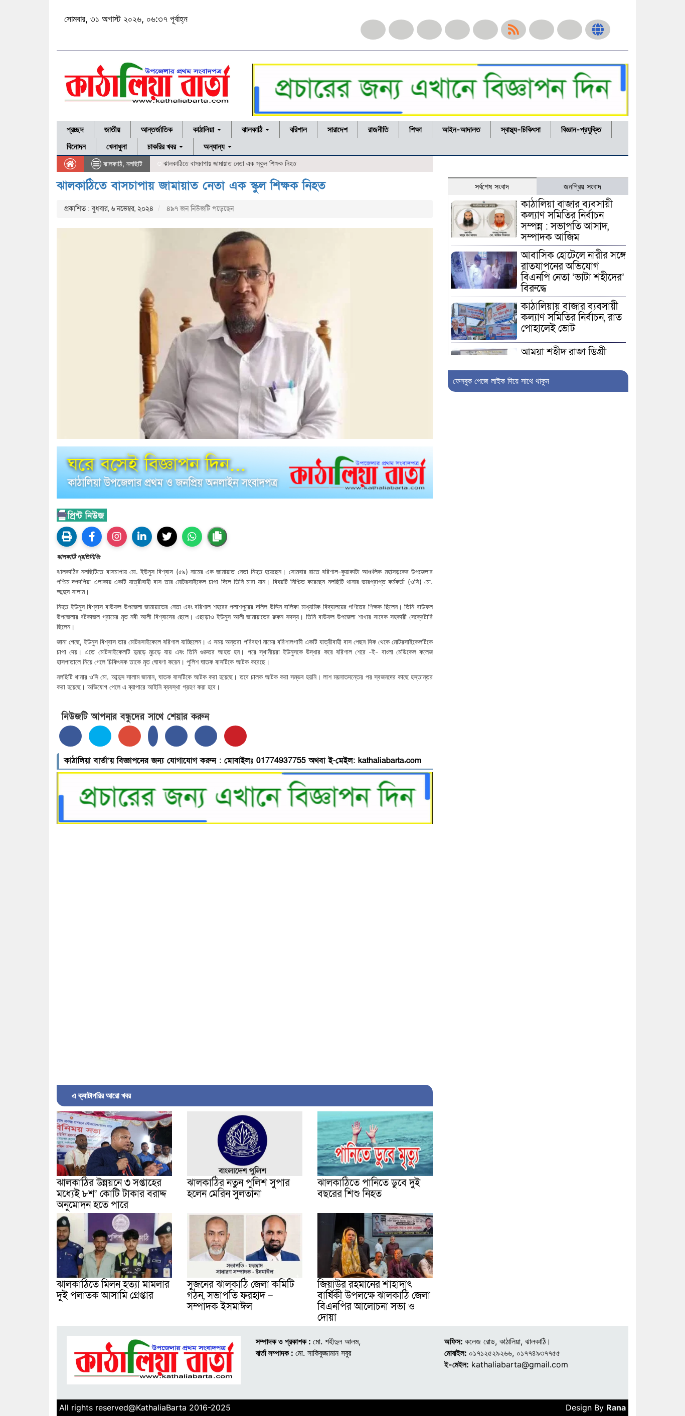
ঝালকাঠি (253, 129)
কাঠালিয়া (204, 129)
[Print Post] (67, 537)
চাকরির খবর (162, 146)
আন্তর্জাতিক (157, 129)
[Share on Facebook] (70, 736)
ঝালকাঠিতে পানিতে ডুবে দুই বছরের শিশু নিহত (368, 1188)
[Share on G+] (129, 736)
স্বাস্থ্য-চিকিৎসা (521, 129)
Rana (616, 1407)
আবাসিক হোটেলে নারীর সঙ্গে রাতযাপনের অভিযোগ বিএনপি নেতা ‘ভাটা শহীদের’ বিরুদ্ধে (573, 272)
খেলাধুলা (116, 146)
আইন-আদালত (461, 129)
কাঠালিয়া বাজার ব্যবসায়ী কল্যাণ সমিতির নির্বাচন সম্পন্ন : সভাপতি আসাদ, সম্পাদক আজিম (567, 221)
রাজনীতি (378, 129)
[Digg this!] (206, 736)
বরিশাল (298, 129)
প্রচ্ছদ (75, 129)
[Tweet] (100, 736)
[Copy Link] (217, 537)
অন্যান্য (215, 146)
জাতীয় (112, 129)
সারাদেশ (337, 129)
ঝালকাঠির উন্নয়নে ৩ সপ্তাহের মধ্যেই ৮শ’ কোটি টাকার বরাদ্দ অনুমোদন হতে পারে (111, 1194)
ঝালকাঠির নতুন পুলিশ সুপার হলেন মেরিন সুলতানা (238, 1188)
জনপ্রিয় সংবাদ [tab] (582, 186)
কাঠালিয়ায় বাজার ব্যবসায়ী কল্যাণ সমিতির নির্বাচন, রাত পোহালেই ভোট (571, 317)
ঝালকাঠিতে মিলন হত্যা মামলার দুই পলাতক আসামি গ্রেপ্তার (113, 1290)
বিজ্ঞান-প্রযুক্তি (581, 129)
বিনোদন (76, 146)
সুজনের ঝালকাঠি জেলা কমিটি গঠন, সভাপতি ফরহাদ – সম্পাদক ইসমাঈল (240, 1295)
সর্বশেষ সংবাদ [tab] (492, 186)
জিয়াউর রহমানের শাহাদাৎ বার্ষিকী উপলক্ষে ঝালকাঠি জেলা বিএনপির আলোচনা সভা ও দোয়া (373, 1301)
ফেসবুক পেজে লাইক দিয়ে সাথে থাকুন (501, 381)
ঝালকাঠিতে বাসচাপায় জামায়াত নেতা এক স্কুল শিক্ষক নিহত (191, 185)
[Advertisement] (245, 952)
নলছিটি (134, 163)
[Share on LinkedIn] (153, 736)
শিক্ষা (415, 129)
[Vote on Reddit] (176, 736)
